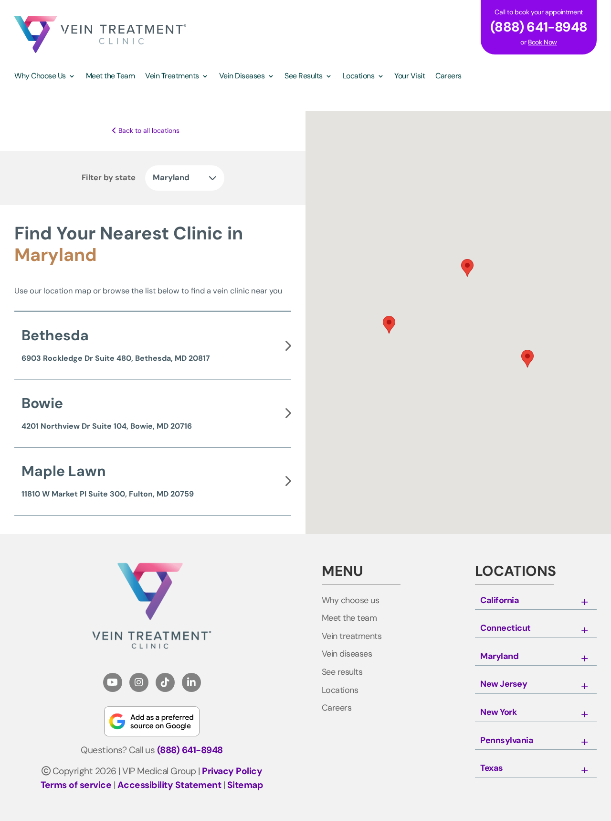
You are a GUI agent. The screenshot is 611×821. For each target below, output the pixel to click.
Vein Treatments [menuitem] (172, 77)
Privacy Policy (232, 771)
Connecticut (505, 628)
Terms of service (76, 785)
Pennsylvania (506, 740)
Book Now (542, 42)
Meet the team (349, 618)
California (499, 600)
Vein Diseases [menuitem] (242, 77)
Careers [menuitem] (448, 77)
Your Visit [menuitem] (409, 77)
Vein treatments (352, 636)
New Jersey (503, 684)
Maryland (499, 656)
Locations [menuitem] (359, 77)
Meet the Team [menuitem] (110, 77)
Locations (340, 690)
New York (498, 712)
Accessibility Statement (169, 785)
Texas (491, 768)
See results (342, 672)
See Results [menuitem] (303, 77)
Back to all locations (147, 130)
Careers (337, 708)
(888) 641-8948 (190, 750)
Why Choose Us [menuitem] (40, 77)
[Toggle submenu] (584, 602)
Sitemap (245, 785)
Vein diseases (347, 654)
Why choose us (350, 600)
